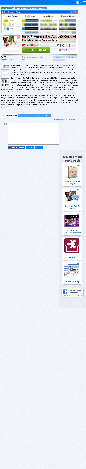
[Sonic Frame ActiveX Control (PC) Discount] (71, 195)
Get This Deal (36, 50)
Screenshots (59, 57)
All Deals (11, 8)
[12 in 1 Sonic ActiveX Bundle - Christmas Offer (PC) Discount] (71, 220)
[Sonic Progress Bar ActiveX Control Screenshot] (5, 67)
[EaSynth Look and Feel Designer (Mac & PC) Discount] (71, 171)
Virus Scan (59, 60)
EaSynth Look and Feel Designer (72, 182)
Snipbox (72, 257)
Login (30, 147)
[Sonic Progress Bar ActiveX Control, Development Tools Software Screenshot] (5, 82)
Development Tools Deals (72, 159)
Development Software (22, 8)
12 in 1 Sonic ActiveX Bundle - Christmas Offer (72, 231)
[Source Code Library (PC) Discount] (71, 269)
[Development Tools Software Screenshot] (5, 74)
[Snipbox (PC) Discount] (71, 244)
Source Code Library (72, 281)
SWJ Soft (4, 8)
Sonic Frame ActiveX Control (72, 207)
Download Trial (7, 59)
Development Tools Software (38, 8)
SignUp (39, 147)
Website (71, 57)
